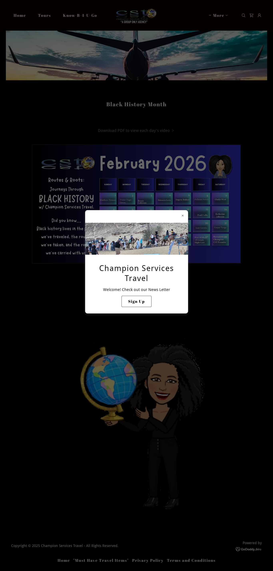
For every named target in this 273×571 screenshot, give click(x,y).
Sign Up (136, 301)
